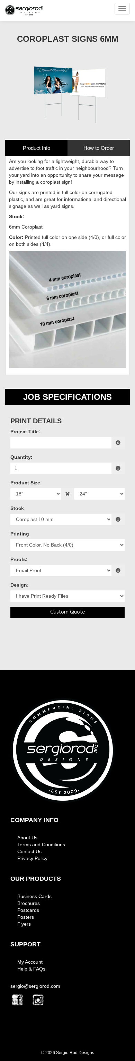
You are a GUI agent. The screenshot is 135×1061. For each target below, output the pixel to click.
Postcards (28, 910)
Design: (19, 585)
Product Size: (26, 482)
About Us (27, 837)
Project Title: (25, 431)
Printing (19, 534)
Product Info (36, 148)
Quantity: (21, 457)
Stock (17, 508)
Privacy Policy (32, 858)
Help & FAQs (31, 969)
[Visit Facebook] (17, 1000)
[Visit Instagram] (38, 1000)
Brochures (28, 903)
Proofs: (19, 559)
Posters (25, 917)
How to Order (98, 148)
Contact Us (29, 851)
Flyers (24, 924)
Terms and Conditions (41, 844)
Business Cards (34, 896)
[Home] (62, 750)
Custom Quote (67, 612)
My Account (30, 962)
